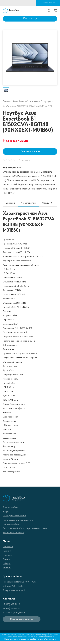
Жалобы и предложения (21, 619)
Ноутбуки (47, 101)
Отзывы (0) (47, 203)
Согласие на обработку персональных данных (25, 528)
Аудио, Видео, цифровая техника (26, 101)
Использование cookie (13, 533)
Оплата (6, 559)
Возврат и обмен (11, 507)
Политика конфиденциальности (18, 520)
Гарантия (7, 551)
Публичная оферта (12, 524)
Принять (41, 639)
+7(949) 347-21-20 (11, 609)
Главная (6, 101)
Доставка (7, 555)
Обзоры (6, 564)
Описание (10, 203)
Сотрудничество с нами (14, 516)
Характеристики (29, 203)
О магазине (8, 547)
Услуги (6, 511)
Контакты (7, 568)
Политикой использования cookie (20, 639)
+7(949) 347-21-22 (11, 604)
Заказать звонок (48, 3)
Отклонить (50, 639)
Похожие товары (30, 151)
